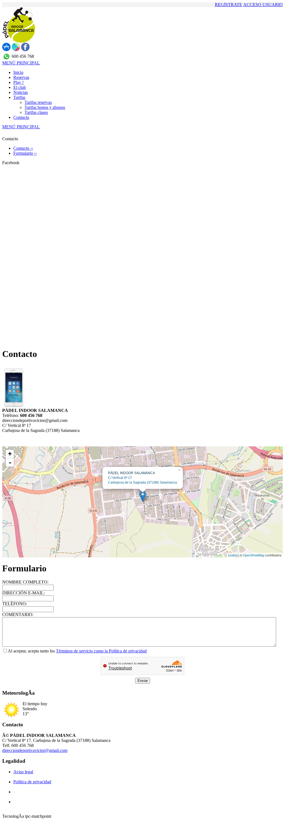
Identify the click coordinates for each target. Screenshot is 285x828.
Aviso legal (23, 771)
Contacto (21, 117)
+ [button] (10, 453)
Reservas (21, 77)
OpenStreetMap (253, 555)
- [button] (10, 462)
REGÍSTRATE (228, 4)
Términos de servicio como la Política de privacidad (101, 651)
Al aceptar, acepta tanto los (32, 651)
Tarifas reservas (38, 102)
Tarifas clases (36, 112)
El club (19, 87)
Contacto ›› (23, 148)
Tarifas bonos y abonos (44, 107)
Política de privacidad (32, 781)
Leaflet (232, 555)
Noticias (20, 92)
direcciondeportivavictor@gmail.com (34, 750)
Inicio (18, 72)
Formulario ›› (25, 153)
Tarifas (19, 97)
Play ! (18, 82)
